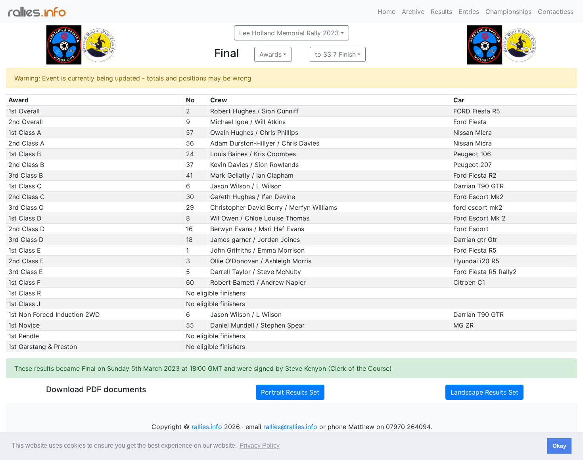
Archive (413, 11)
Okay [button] (559, 446)
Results (441, 11)
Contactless (555, 11)
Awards (270, 54)
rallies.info (207, 427)
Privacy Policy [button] (260, 445)
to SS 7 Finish (335, 54)
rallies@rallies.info (290, 427)
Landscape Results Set (484, 392)
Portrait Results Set (290, 392)
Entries (468, 11)
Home (386, 11)
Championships (508, 11)
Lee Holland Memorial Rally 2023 (289, 33)
